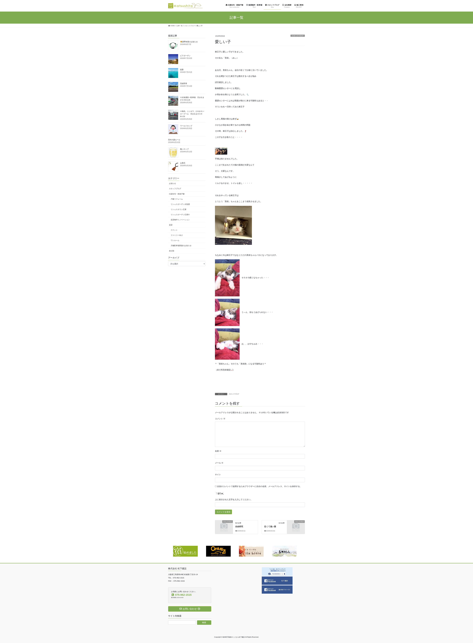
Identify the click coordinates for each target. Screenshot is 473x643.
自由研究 (239, 526)
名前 (218, 451)
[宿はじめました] (185, 551)
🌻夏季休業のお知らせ (189, 42)
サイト (218, 475)
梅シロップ (184, 149)
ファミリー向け (177, 235)
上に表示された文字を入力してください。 (233, 499)
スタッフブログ (297, 36)
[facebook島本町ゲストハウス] (277, 589)
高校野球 (183, 83)
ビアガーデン (185, 56)
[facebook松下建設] (277, 580)
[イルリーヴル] (251, 551)
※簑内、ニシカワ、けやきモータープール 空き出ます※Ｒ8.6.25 (192, 113)
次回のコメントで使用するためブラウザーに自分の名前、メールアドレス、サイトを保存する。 (259, 486)
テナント (174, 230)
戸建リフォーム (177, 199)
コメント (220, 419)
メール (219, 463)
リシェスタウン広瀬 (178, 209)
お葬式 (182, 163)
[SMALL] (284, 551)
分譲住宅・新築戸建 (177, 194)
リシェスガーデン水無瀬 (180, 204)
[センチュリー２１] (218, 551)
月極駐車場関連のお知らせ (181, 246)
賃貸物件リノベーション (180, 220)
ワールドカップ (186, 126)
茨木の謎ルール (174, 140)
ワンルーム (175, 240)
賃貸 (170, 225)
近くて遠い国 (270, 526)
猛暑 (182, 70)
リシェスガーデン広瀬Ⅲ (180, 215)
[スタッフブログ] (224, 525)
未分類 (171, 251)
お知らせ (172, 183)
